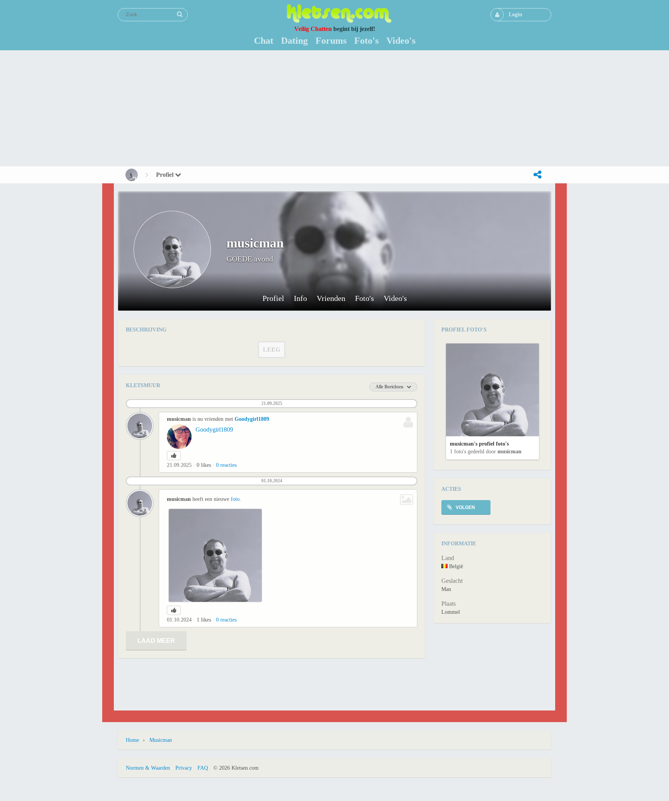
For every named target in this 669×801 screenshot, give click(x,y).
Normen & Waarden (148, 768)
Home (132, 740)
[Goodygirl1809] (179, 436)
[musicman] (131, 175)
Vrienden (331, 298)
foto (235, 499)
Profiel (165, 174)
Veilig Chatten (313, 29)
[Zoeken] (179, 14)
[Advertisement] (334, 108)
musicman (509, 451)
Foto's (364, 298)
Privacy (183, 768)
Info (300, 298)
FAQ (202, 768)
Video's (395, 298)
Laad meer (156, 640)
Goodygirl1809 (252, 419)
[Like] (174, 455)
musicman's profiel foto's (479, 444)
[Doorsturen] (537, 175)
